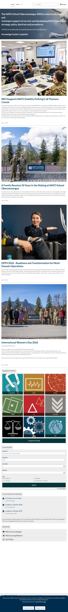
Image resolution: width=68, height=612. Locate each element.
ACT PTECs (9, 539)
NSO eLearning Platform (14, 536)
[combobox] (47, 4)
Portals (64, 4)
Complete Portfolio (34, 440)
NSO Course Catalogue (13, 532)
